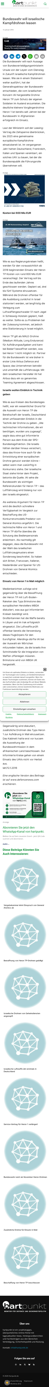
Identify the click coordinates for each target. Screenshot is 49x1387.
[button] (45, 669)
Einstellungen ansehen (24, 709)
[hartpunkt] (24, 3)
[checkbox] (7, 1382)
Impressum (42, 714)
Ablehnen (24, 701)
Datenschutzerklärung (25, 714)
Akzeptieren (24, 694)
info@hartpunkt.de (19, 1347)
